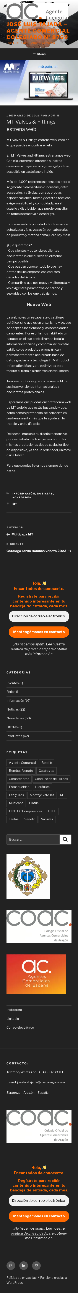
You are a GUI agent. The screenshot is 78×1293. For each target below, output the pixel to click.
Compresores (19, 779)
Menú (41, 54)
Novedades (22, 497)
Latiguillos (16, 795)
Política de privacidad (21, 1277)
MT (15, 503)
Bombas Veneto (21, 771)
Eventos (12, 683)
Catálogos (46, 771)
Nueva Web (39, 304)
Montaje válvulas (42, 795)
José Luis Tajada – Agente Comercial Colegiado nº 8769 (38, 30)
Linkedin (12, 1019)
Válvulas (47, 819)
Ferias (10, 692)
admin (53, 115)
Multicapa (16, 803)
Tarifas (14, 819)
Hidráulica (42, 787)
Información (24, 493)
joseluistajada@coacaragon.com (41, 1082)
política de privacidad (28, 649)
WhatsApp (28, 1072)
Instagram (14, 1010)
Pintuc (34, 803)
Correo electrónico (20, 1027)
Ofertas (12, 727)
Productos (14, 736)
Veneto (29, 819)
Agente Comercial (22, 763)
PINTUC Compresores (25, 811)
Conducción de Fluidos (51, 779)
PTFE (52, 811)
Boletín (46, 763)
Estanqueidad (19, 787)
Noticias (45, 493)
